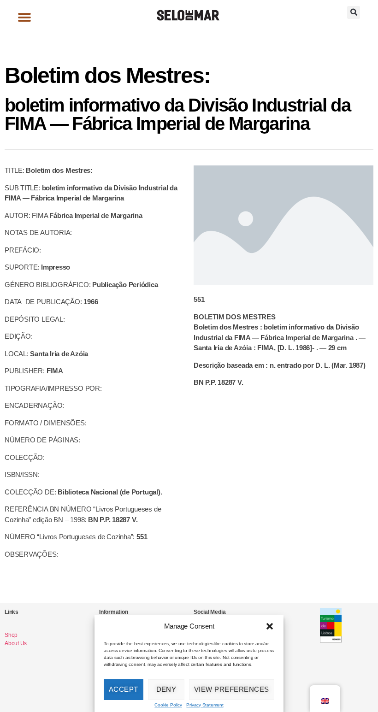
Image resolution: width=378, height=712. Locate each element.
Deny (166, 689)
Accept (123, 689)
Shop (11, 635)
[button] (269, 626)
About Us (16, 643)
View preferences (231, 689)
